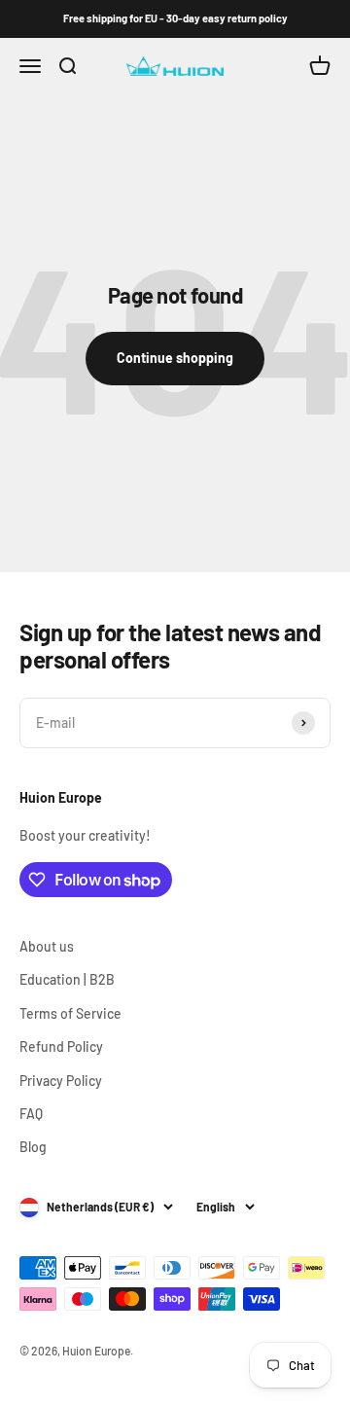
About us (46, 946)
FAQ (31, 1113)
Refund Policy (61, 1046)
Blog (33, 1146)
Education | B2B (67, 979)
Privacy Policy (60, 1080)
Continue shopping (175, 357)
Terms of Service (70, 1013)
